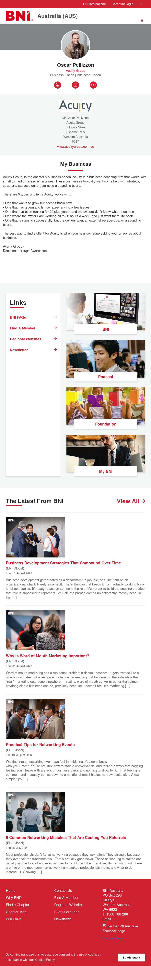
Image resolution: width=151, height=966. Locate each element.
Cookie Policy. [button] (45, 959)
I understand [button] (131, 957)
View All (129, 501)
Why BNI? (14, 897)
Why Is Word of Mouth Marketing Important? (47, 655)
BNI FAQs (18, 317)
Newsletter (19, 349)
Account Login (123, 4)
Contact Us (63, 890)
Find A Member (22, 328)
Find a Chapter (17, 904)
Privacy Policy (113, 937)
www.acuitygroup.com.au (75, 146)
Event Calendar (66, 911)
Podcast (105, 376)
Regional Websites (25, 338)
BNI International (95, 4)
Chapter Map (16, 911)
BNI (105, 329)
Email (107, 918)
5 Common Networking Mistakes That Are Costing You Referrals (66, 837)
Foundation (105, 424)
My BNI (105, 471)
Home (10, 890)
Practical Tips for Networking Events (40, 744)
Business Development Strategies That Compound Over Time (63, 562)
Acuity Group (75, 70)
